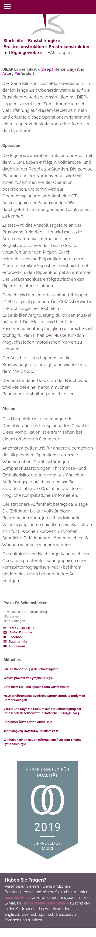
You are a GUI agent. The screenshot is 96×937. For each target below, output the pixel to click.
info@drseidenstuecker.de (45, 903)
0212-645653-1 (18, 897)
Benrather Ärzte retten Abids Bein (27, 722)
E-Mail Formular (20, 632)
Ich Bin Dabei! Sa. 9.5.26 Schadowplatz (30, 669)
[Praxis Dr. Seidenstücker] (48, 24)
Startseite (13, 40)
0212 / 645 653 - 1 (21, 628)
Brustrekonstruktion (23, 46)
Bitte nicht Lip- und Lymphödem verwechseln (36, 687)
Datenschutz (18, 641)
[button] (8, 7)
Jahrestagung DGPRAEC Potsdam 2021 (30, 731)
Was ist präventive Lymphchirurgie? (28, 678)
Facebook (16, 637)
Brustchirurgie (42, 40)
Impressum (17, 646)
